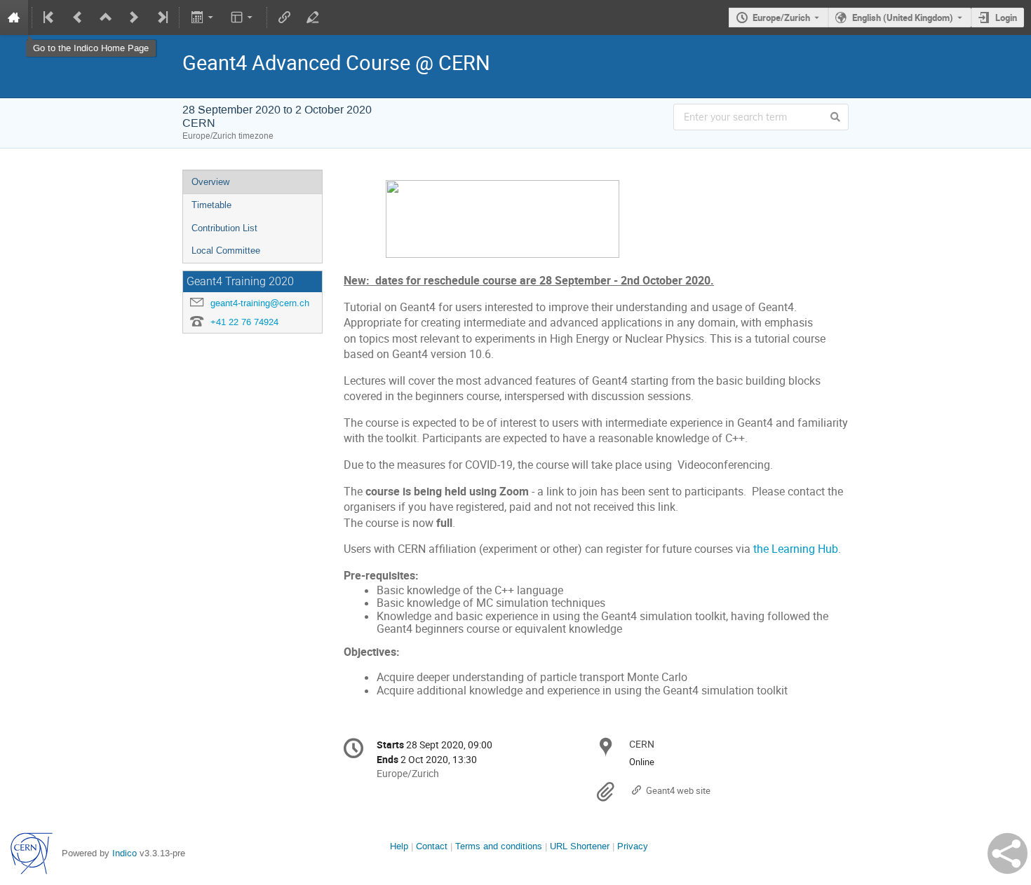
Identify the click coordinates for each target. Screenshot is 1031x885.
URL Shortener (579, 846)
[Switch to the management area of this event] (313, 17)
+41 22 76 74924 (244, 322)
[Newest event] (161, 17)
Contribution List (224, 228)
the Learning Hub (795, 549)
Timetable (211, 205)
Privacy (632, 846)
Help (399, 846)
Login (1006, 17)
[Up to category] (106, 17)
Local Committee (225, 250)
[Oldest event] (50, 17)
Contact (431, 846)
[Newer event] (134, 17)
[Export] (203, 17)
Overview (210, 182)
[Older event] (78, 17)
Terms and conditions (498, 846)
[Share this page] (1007, 853)
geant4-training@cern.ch (259, 303)
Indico (124, 853)
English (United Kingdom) (902, 17)
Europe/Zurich (781, 17)
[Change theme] (243, 17)
